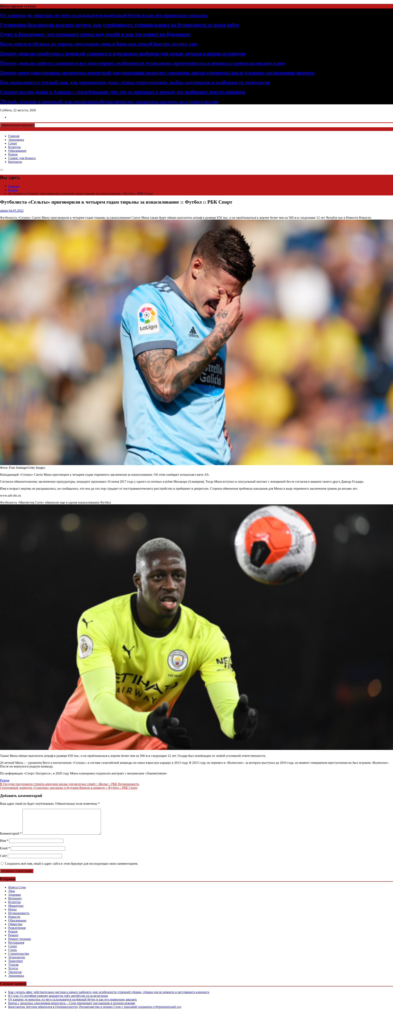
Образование (17, 150)
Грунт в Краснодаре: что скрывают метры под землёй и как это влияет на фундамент (95, 34)
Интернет (15, 898)
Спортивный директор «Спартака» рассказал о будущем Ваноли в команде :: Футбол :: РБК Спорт (69, 787)
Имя (4, 840)
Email (5, 848)
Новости (14, 916)
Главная (13, 136)
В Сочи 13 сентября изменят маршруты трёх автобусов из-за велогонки (58, 995)
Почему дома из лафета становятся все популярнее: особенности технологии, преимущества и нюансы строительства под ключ (142, 63)
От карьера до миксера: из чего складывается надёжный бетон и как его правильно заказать (104, 15)
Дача (11, 891)
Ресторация (16, 942)
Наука (12, 909)
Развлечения (17, 928)
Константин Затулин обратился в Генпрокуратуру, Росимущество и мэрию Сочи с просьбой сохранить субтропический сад (94, 1007)
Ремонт (13, 935)
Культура (14, 147)
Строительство (18, 953)
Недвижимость (18, 913)
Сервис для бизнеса (22, 158)
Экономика (16, 139)
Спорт (12, 143)
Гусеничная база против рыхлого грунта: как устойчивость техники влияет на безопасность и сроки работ (119, 24)
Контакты (15, 161)
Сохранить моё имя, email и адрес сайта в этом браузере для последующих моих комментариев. (71, 863)
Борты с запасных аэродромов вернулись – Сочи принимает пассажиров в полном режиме (71, 1003)
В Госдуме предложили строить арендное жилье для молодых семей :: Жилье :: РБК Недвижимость (69, 784)
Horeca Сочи (17, 887)
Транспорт (15, 961)
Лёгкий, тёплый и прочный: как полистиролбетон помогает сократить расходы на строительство (109, 101)
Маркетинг (16, 905)
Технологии (16, 957)
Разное (13, 154)
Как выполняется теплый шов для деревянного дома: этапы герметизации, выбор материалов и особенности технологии (135, 82)
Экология (14, 972)
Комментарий (11, 833)
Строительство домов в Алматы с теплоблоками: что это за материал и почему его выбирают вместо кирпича (122, 92)
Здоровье (14, 894)
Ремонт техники (19, 939)
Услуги (13, 968)
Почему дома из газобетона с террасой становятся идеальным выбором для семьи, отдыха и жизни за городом (122, 53)
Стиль (12, 950)
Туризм (13, 964)
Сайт (3, 856)
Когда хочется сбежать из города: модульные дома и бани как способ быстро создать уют (98, 43)
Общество (15, 924)
